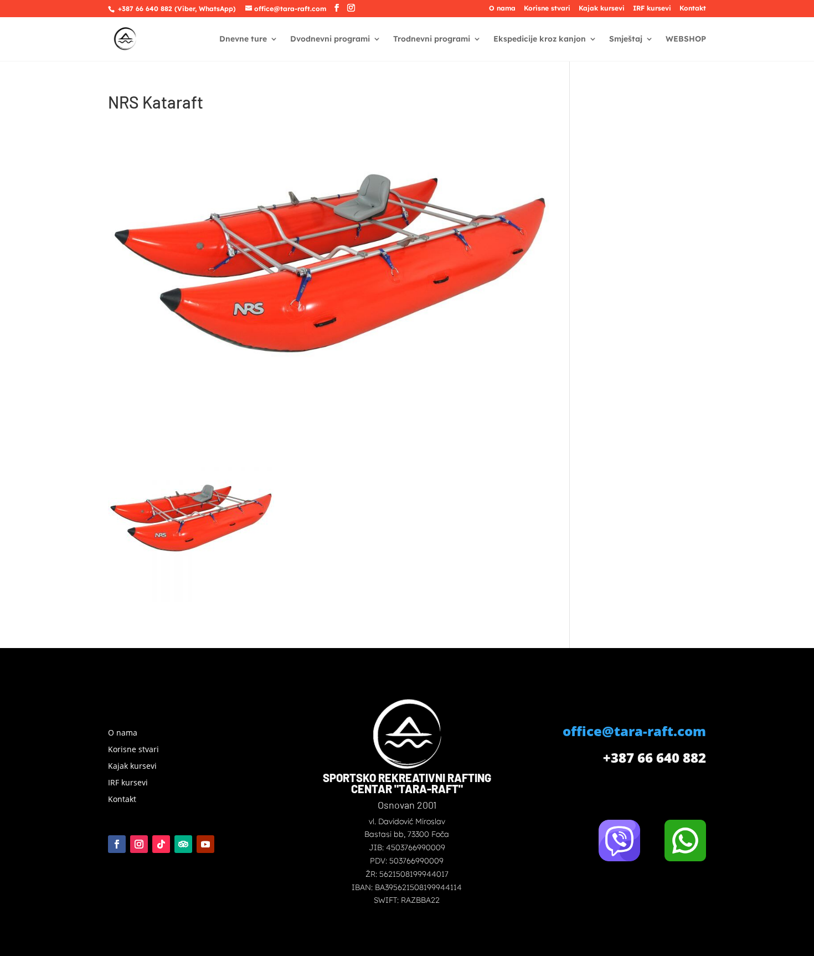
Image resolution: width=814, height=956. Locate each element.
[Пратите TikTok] (161, 844)
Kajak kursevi (602, 8)
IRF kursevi (652, 8)
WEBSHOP (686, 39)
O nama (502, 8)
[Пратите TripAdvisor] (183, 844)
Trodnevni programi (431, 39)
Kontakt (692, 8)
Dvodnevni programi (330, 39)
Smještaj (625, 39)
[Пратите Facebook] (117, 844)
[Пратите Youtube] (205, 844)
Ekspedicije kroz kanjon (539, 39)
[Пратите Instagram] (139, 844)
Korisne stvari (547, 8)
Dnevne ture (243, 39)
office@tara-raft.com (634, 731)
